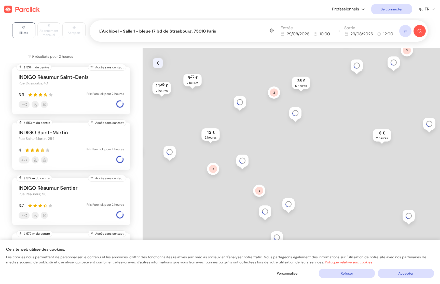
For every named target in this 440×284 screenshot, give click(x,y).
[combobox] (186, 30)
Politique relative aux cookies (348, 262)
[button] (288, 204)
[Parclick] (22, 9)
